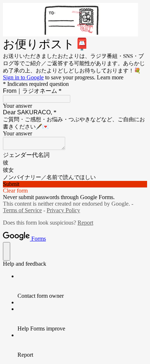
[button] (75, 184)
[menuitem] (82, 286)
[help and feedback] (6, 251)
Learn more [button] (110, 77)
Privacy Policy (63, 210)
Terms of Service (22, 210)
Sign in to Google (23, 77)
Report (85, 222)
